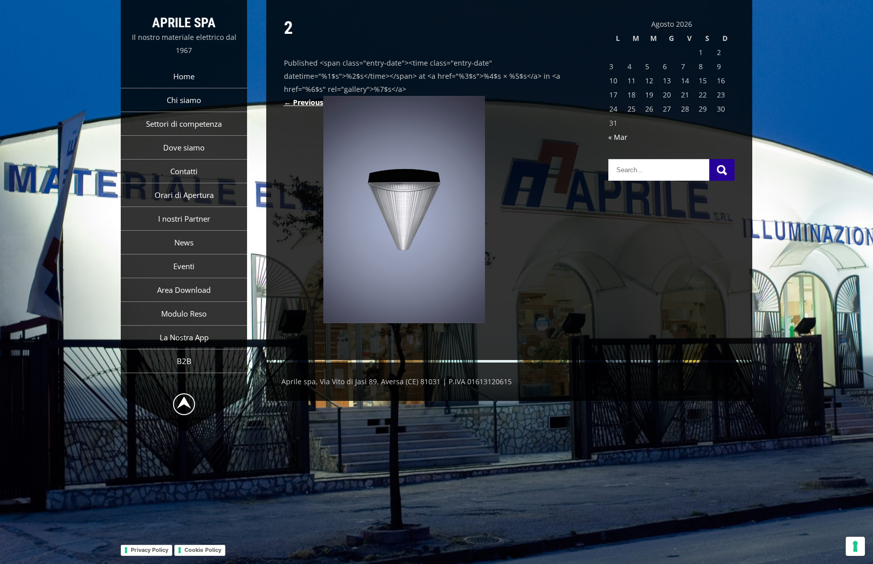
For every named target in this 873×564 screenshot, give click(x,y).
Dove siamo (184, 147)
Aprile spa (184, 22)
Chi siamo (184, 100)
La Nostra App (184, 337)
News (183, 242)
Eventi (184, 266)
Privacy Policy (149, 549)
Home (184, 76)
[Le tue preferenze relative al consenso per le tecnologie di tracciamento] (855, 546)
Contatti (184, 171)
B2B (184, 361)
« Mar (617, 137)
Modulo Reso (184, 314)
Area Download (184, 290)
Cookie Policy (202, 549)
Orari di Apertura (184, 195)
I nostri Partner (184, 219)
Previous (303, 102)
